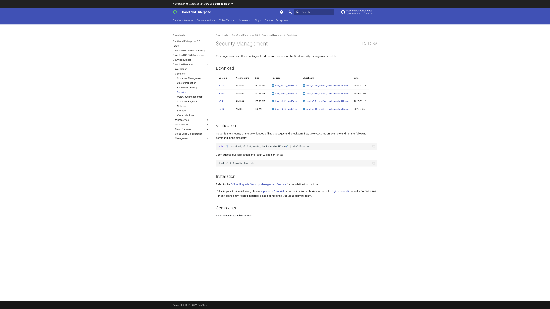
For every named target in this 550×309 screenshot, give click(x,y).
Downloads (244, 20)
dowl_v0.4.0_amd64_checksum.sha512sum (326, 109)
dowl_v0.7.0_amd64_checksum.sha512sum (326, 85)
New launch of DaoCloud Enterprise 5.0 (203, 3)
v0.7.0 (221, 85)
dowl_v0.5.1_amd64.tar (285, 101)
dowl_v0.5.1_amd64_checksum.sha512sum (326, 101)
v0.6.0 (221, 93)
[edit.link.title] (370, 43)
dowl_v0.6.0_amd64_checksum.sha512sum (326, 93)
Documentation (206, 20)
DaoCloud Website (183, 20)
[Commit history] (375, 43)
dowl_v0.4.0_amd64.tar (285, 109)
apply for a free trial (272, 191)
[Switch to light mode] (281, 12)
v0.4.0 (221, 109)
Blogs (258, 20)
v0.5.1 (221, 101)
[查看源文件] (364, 43)
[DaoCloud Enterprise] (175, 12)
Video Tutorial (226, 20)
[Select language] (289, 12)
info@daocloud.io (339, 191)
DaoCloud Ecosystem (276, 20)
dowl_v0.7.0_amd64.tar (285, 85)
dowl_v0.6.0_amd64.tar (285, 93)
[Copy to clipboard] (374, 146)
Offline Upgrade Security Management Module (258, 184)
